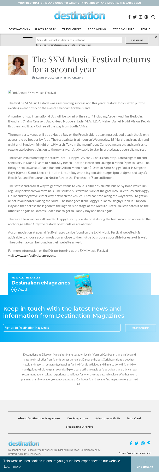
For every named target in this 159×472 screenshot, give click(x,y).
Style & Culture (123, 29)
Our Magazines (78, 418)
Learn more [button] (12, 466)
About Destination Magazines (39, 418)
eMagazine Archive (79, 426)
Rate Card (134, 418)
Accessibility (143, 453)
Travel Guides (71, 29)
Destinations (18, 29)
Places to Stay (45, 29)
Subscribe (137, 40)
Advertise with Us (108, 418)
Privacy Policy (126, 453)
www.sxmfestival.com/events (35, 255)
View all (23, 289)
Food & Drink (97, 29)
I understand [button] (145, 464)
